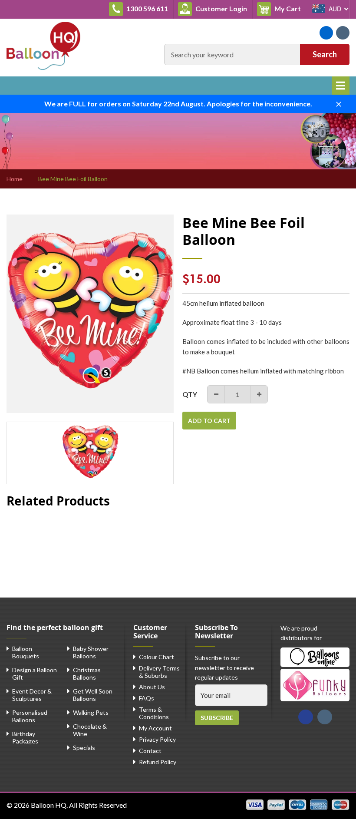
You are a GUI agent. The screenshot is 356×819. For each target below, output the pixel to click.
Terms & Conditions (154, 713)
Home (15, 179)
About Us (152, 686)
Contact (150, 750)
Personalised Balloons (29, 716)
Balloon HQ (48, 805)
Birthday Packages (25, 737)
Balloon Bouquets (25, 652)
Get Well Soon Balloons (92, 694)
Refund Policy (157, 762)
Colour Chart (156, 656)
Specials (84, 747)
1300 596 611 (146, 8)
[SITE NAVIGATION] (340, 85)
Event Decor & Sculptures (32, 694)
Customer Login (220, 8)
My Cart (289, 8)
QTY (189, 394)
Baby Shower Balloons (91, 652)
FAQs (146, 698)
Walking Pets (91, 712)
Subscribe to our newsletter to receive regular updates (224, 667)
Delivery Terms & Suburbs (159, 671)
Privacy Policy (157, 739)
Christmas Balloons (87, 673)
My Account (155, 728)
